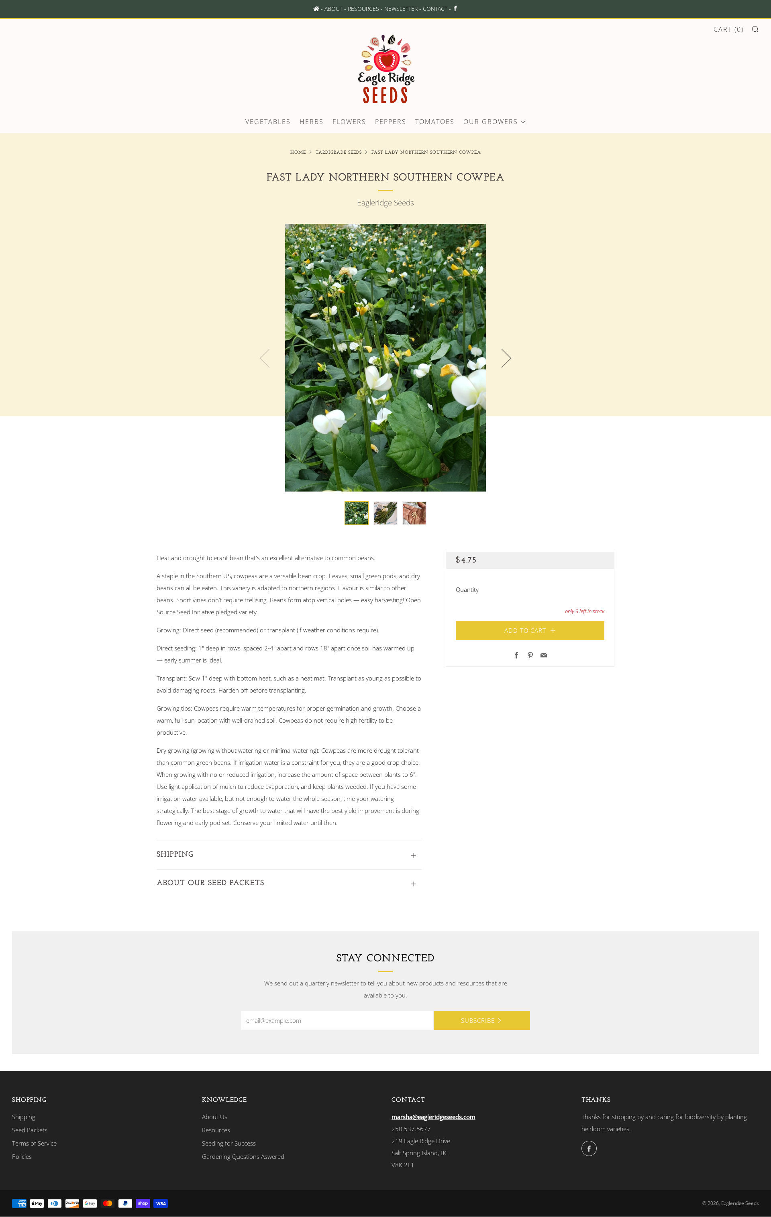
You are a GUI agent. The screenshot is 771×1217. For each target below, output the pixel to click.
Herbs (312, 121)
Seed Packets (29, 1130)
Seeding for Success (229, 1143)
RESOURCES (363, 8)
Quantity (467, 589)
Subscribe (478, 1020)
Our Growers (490, 121)
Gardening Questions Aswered (243, 1156)
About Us (214, 1117)
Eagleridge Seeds (385, 202)
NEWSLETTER (401, 8)
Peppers (390, 121)
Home (298, 152)
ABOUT (333, 8)
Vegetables (268, 121)
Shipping (23, 1117)
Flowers (349, 121)
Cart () (729, 29)
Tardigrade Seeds (339, 152)
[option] (385, 358)
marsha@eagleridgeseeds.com (433, 1117)
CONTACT (435, 8)
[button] (357, 513)
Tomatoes (435, 121)
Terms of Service (34, 1143)
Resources (216, 1130)
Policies (22, 1156)
